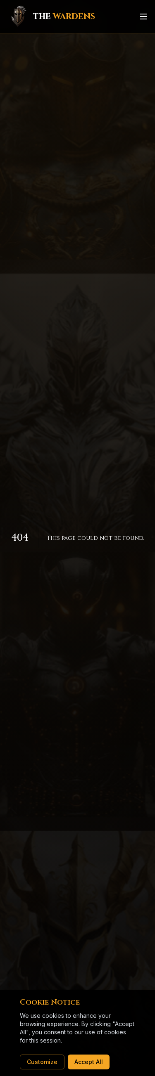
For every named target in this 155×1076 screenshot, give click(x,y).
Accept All (88, 1061)
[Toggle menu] (143, 16)
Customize (42, 1061)
